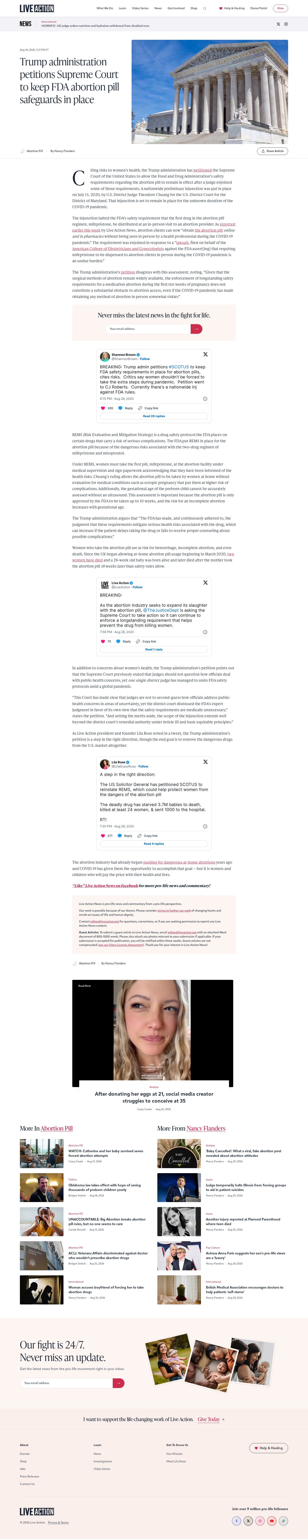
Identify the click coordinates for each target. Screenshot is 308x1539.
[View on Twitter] (205, 357)
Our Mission (174, 1454)
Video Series (140, 8)
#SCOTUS (179, 366)
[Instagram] (286, 24)
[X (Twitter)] (278, 24)
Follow (145, 359)
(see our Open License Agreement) (121, 945)
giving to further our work (174, 910)
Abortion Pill (35, 151)
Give (280, 8)
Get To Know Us (177, 1445)
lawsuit (182, 242)
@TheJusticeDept (161, 610)
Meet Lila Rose (176, 1461)
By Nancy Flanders (62, 151)
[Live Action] (37, 8)
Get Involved (176, 8)
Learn (122, 8)
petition (128, 272)
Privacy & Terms (58, 1522)
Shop (193, 8)
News (158, 8)
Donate (25, 1454)
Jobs (22, 1469)
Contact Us (27, 1484)
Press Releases (29, 1476)
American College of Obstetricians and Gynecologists (118, 248)
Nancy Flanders (206, 1128)
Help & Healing (234, 8)
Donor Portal (258, 8)
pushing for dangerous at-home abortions (179, 862)
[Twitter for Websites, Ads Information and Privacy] (205, 398)
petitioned (202, 170)
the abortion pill (209, 230)
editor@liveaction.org (104, 921)
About (24, 1445)
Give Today (209, 1419)
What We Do (105, 8)
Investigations (103, 1461)
